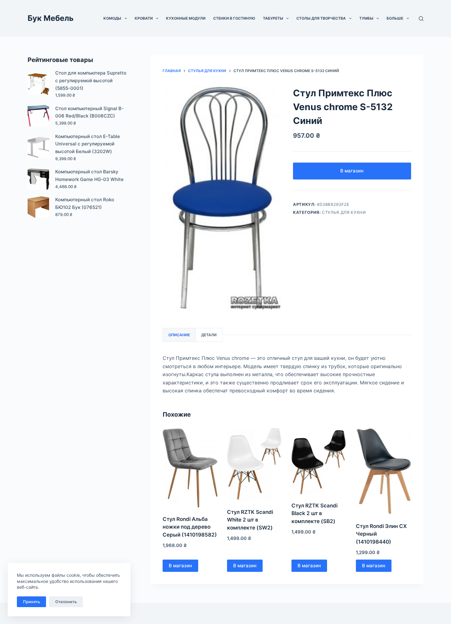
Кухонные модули (186, 18)
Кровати (144, 18)
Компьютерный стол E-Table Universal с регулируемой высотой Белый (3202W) (87, 144)
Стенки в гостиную (234, 18)
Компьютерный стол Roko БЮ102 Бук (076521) (84, 203)
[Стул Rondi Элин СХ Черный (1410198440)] (383, 471)
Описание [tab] (179, 335)
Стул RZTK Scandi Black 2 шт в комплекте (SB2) (314, 513)
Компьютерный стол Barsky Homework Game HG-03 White (89, 175)
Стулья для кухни (344, 212)
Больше (395, 18)
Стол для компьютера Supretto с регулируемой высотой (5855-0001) (90, 80)
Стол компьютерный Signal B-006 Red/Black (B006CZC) (89, 112)
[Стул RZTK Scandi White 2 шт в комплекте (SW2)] (254, 464)
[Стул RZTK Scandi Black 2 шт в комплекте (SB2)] (319, 461)
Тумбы (366, 18)
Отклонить (66, 601)
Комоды (112, 18)
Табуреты (273, 18)
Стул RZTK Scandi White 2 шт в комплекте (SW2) (250, 520)
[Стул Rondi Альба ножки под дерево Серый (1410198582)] (190, 467)
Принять (31, 601)
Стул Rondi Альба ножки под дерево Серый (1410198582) (190, 527)
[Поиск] (421, 18)
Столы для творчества (321, 18)
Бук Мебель (51, 18)
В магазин (352, 171)
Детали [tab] (209, 335)
